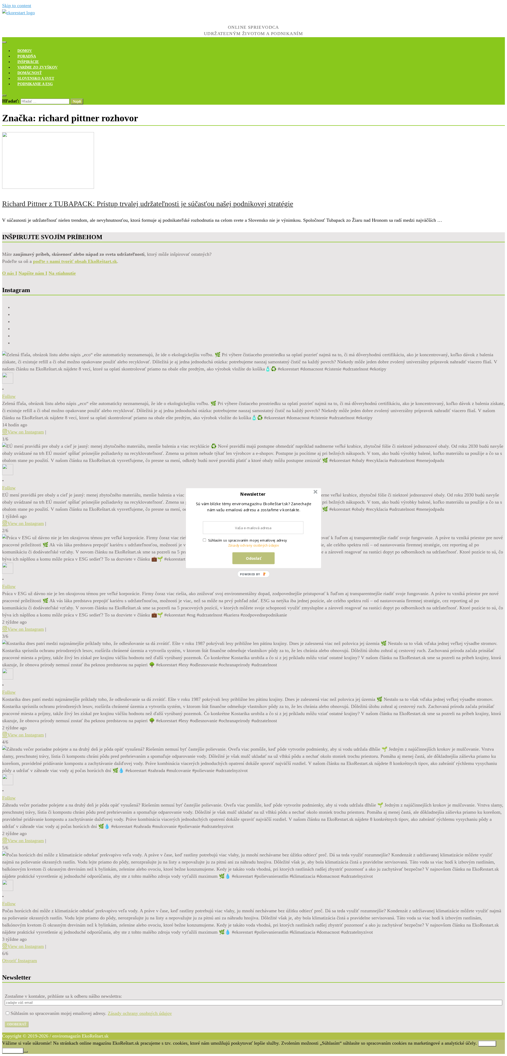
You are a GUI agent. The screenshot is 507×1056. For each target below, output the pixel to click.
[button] (253, 494)
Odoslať (253, 558)
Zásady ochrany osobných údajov (253, 545)
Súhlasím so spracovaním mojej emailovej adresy (247, 540)
